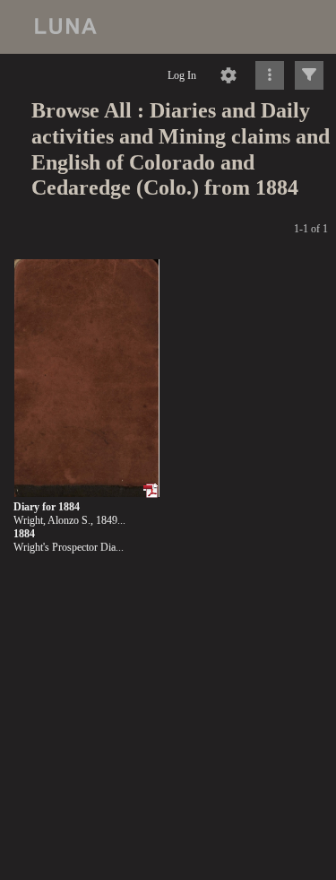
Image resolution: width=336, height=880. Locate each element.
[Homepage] (168, 27)
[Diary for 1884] (86, 379)
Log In (182, 75)
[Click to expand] (309, 75)
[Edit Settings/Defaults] (228, 75)
